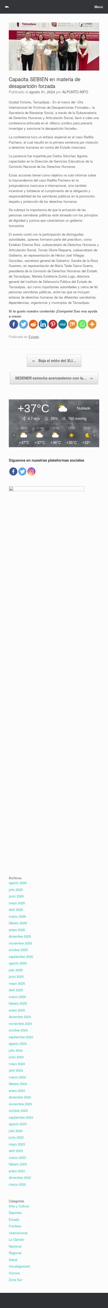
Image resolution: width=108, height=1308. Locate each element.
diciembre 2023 (20, 1097)
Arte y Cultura (19, 1206)
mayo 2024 (17, 1063)
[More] (92, 324)
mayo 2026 (17, 902)
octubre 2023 (18, 1110)
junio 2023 (16, 1137)
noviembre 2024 (20, 1023)
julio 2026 (16, 889)
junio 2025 (16, 976)
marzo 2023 (17, 1157)
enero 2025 (17, 1010)
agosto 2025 (18, 963)
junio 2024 (16, 1056)
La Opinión (16, 1239)
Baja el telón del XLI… (54, 360)
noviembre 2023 (20, 1103)
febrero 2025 (18, 1003)
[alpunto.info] (7, 7)
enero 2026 (17, 929)
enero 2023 (17, 1170)
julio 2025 (16, 969)
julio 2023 (16, 1130)
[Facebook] (13, 324)
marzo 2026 (17, 916)
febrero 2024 (18, 1083)
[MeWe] (62, 324)
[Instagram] (31, 471)
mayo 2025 (17, 983)
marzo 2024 (17, 1077)
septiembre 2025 (21, 956)
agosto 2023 (18, 1123)
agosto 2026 (18, 882)
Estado (34, 336)
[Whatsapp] (82, 324)
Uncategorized (19, 1266)
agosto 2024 (18, 1043)
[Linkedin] (43, 324)
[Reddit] (33, 324)
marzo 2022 (17, 1184)
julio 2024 (16, 1050)
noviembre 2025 (20, 943)
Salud (13, 1259)
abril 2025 (16, 989)
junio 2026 (16, 896)
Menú (98, 6)
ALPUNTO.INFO (75, 91)
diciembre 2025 (20, 936)
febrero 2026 (18, 922)
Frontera (15, 1226)
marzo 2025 (17, 996)
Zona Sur (15, 1279)
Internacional (18, 1232)
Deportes (15, 1212)
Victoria (14, 1273)
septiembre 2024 (21, 1036)
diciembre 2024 (20, 1016)
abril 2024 (16, 1070)
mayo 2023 (17, 1144)
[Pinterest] (52, 324)
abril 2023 (16, 1150)
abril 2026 (16, 909)
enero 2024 (17, 1090)
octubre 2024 (18, 1030)
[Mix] (72, 324)
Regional (15, 1252)
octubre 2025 (18, 949)
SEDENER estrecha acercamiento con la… (54, 377)
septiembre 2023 (21, 1117)
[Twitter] (23, 324)
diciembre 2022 (20, 1177)
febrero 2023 (18, 1164)
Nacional (15, 1246)
